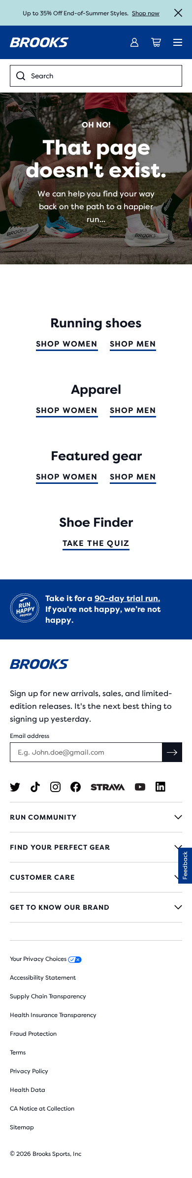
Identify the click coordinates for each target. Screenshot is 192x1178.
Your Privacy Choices (39, 958)
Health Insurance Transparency (53, 1015)
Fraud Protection (33, 1033)
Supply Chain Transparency (48, 996)
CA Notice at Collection (42, 1108)
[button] (185, 866)
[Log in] (134, 42)
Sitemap (22, 1127)
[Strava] (108, 787)
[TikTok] (35, 787)
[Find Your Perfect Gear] (96, 847)
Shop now (146, 13)
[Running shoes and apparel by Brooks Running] (39, 42)
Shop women (67, 344)
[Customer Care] (96, 877)
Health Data (27, 1089)
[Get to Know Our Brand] (96, 907)
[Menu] (178, 42)
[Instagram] (55, 787)
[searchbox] (103, 76)
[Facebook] (75, 787)
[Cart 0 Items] (156, 42)
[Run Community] (96, 817)
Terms (18, 1052)
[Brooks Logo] (96, 665)
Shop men (133, 344)
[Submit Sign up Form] (172, 752)
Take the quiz (96, 543)
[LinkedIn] (160, 787)
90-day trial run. (127, 598)
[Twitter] (15, 787)
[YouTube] (140, 787)
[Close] (178, 13)
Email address (29, 735)
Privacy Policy (29, 1071)
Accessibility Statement (43, 977)
